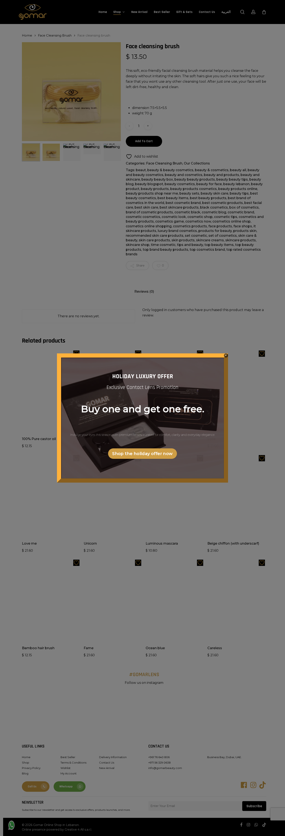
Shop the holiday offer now (142, 453)
